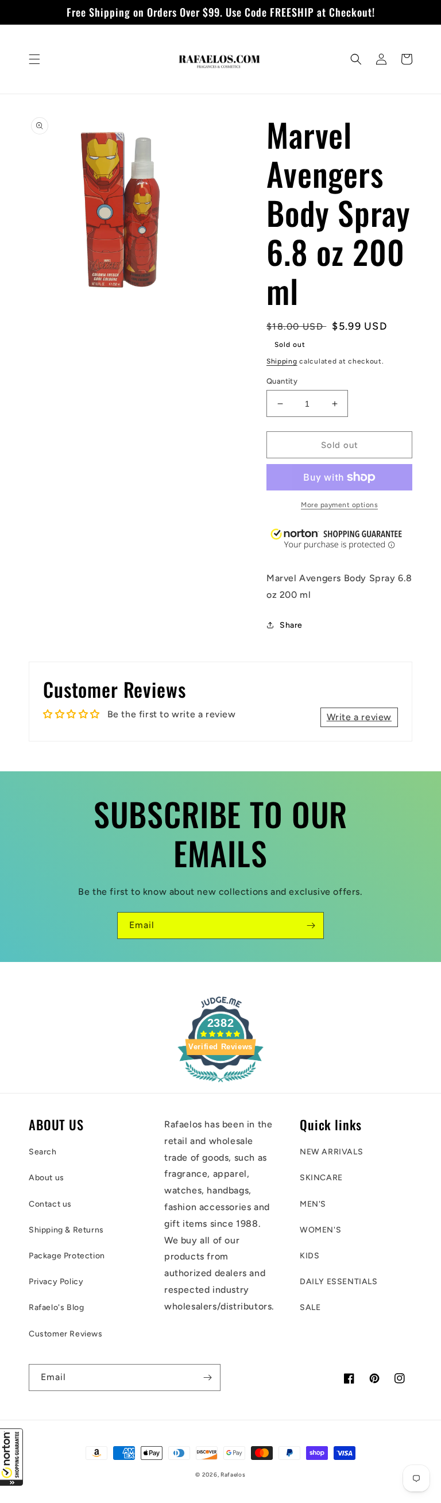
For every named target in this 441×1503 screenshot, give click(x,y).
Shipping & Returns (66, 1230)
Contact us (50, 1204)
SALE (310, 1307)
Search (43, 1152)
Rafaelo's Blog (56, 1307)
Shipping (281, 361)
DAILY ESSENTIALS (339, 1281)
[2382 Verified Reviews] (220, 1084)
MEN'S (313, 1204)
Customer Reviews (66, 1334)
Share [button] (291, 625)
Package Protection (67, 1256)
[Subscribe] (310, 925)
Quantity (281, 381)
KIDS (309, 1256)
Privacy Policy (56, 1281)
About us (46, 1178)
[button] (11, 1457)
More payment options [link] (339, 505)
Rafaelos (233, 1474)
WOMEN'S (320, 1230)
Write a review (359, 717)
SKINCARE (321, 1178)
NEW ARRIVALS (331, 1152)
